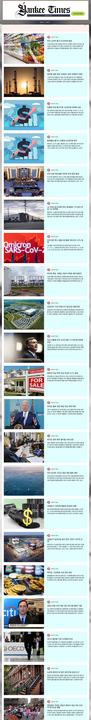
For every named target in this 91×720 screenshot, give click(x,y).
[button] (85, 25)
